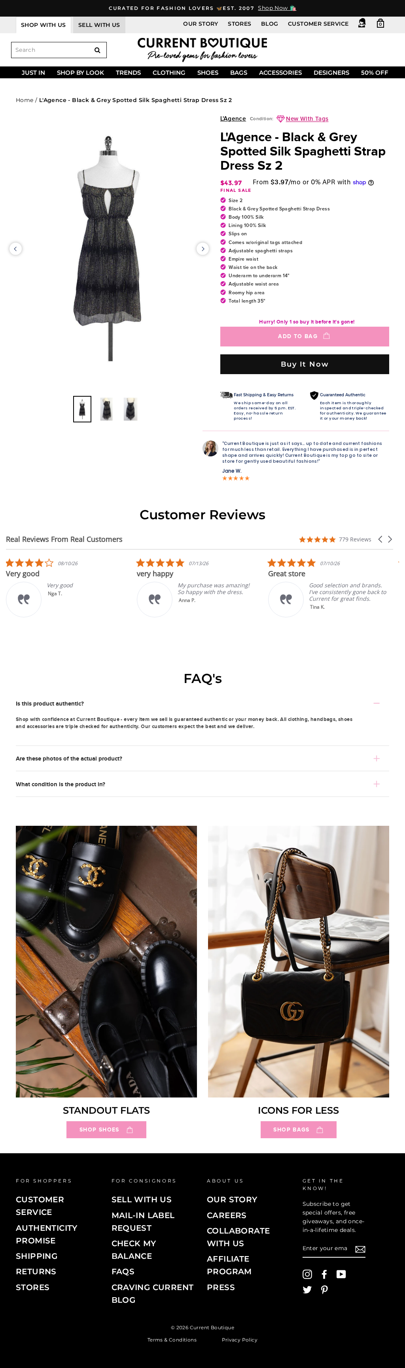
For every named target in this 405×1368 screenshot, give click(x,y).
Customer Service (318, 23)
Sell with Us (142, 1199)
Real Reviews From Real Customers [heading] (64, 539)
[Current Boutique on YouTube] (341, 1274)
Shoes (207, 72)
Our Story (200, 23)
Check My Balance (134, 1250)
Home (25, 100)
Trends (128, 72)
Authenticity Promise (47, 1234)
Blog (269, 23)
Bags (238, 72)
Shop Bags (291, 1130)
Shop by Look (80, 72)
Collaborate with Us (238, 1237)
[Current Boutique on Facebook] (324, 1274)
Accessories (280, 72)
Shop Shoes (99, 1130)
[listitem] (132, 587)
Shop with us (43, 24)
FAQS (123, 1271)
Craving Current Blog (153, 1294)
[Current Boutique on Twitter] (307, 1289)
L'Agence (233, 119)
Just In (33, 72)
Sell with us (99, 24)
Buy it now (305, 364)
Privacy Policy (240, 1339)
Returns (36, 1271)
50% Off (374, 72)
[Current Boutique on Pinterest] (324, 1289)
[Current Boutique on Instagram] (307, 1274)
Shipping (36, 1256)
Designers (331, 72)
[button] (380, 539)
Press (221, 1287)
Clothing (169, 72)
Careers (227, 1215)
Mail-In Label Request (143, 1222)
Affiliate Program (229, 1265)
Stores (239, 23)
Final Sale (236, 190)
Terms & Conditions (172, 1339)
